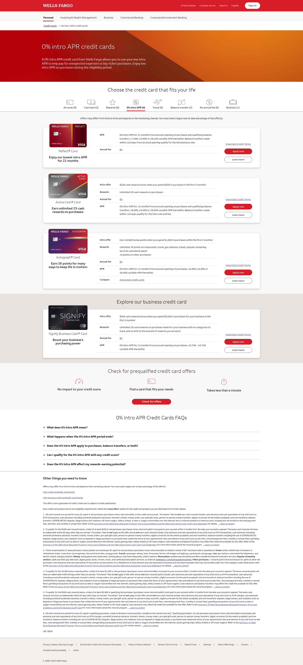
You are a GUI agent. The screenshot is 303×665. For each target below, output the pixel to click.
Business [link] (108, 17)
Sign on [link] (252, 5)
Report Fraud (190, 644)
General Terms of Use (168, 644)
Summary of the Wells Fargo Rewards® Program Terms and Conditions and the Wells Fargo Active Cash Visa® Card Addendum (150, 523)
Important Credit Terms (238, 144)
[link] (58, 5)
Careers (244, 644)
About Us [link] (223, 5)
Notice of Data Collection (139, 644)
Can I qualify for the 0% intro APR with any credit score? (81, 455)
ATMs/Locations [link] (188, 5)
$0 (121, 199)
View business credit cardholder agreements (63, 497)
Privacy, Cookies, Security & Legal (58, 644)
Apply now (238, 151)
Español (235, 5)
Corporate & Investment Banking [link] (168, 17)
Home (76, 650)
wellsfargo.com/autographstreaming (174, 559)
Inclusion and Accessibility (54, 650)
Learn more (238, 159)
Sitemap (207, 644)
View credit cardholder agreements (59, 492)
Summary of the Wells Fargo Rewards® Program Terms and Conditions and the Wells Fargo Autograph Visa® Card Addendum (105, 565)
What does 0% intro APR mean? (65, 427)
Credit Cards (50, 25)
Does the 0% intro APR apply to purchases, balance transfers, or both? (90, 446)
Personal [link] (48, 18)
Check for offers (151, 401)
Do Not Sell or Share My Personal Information (101, 644)
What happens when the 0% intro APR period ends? (78, 436)
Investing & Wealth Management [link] (78, 17)
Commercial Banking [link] (132, 17)
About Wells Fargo (226, 644)
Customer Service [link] (207, 5)
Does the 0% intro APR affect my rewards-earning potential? (84, 464)
